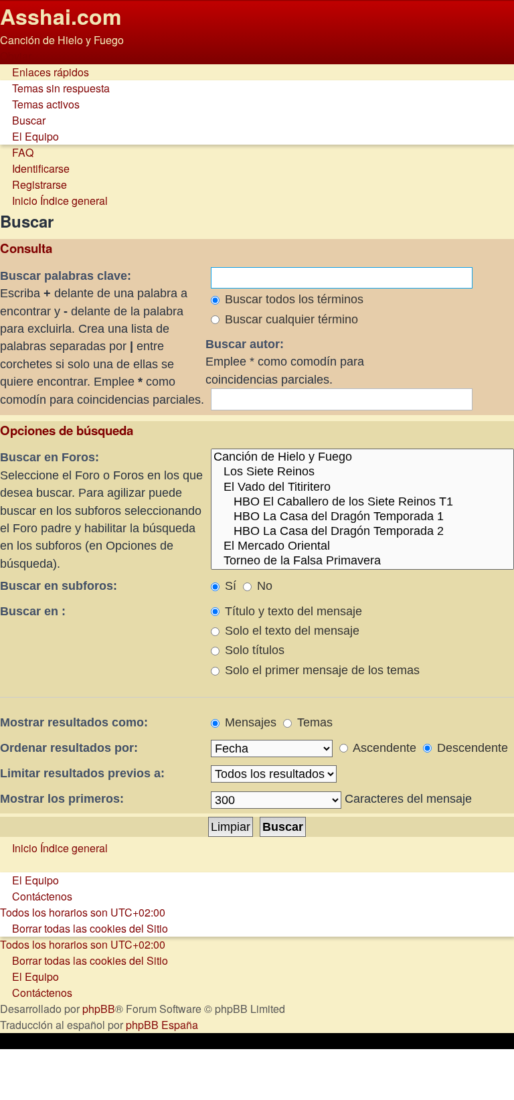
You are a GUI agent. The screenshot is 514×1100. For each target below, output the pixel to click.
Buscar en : (33, 611)
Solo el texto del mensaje (290, 630)
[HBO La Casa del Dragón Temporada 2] (362, 531)
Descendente (471, 748)
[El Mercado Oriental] (362, 546)
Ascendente (383, 748)
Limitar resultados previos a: (82, 773)
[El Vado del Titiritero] (362, 487)
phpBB (98, 1008)
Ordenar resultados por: (69, 748)
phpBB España (162, 1024)
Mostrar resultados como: (74, 722)
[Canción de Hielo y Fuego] (362, 457)
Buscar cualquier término (290, 319)
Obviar (15, 56)
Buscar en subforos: (58, 586)
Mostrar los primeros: (62, 798)
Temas (313, 722)
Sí (229, 586)
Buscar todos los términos (292, 299)
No (263, 586)
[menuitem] (55, 88)
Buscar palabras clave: (65, 276)
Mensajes (249, 722)
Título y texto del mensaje (292, 611)
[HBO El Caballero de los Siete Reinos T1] (362, 502)
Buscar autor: (244, 344)
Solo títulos (253, 650)
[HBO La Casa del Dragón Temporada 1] (362, 516)
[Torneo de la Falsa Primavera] (362, 561)
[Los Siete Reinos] (362, 472)
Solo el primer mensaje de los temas (321, 670)
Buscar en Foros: (49, 457)
